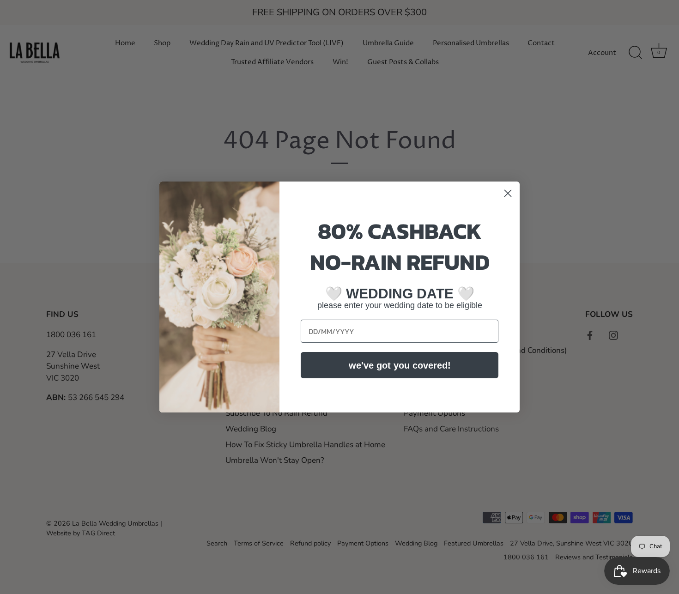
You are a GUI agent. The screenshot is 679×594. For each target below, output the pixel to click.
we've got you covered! (400, 365)
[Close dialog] (508, 193)
